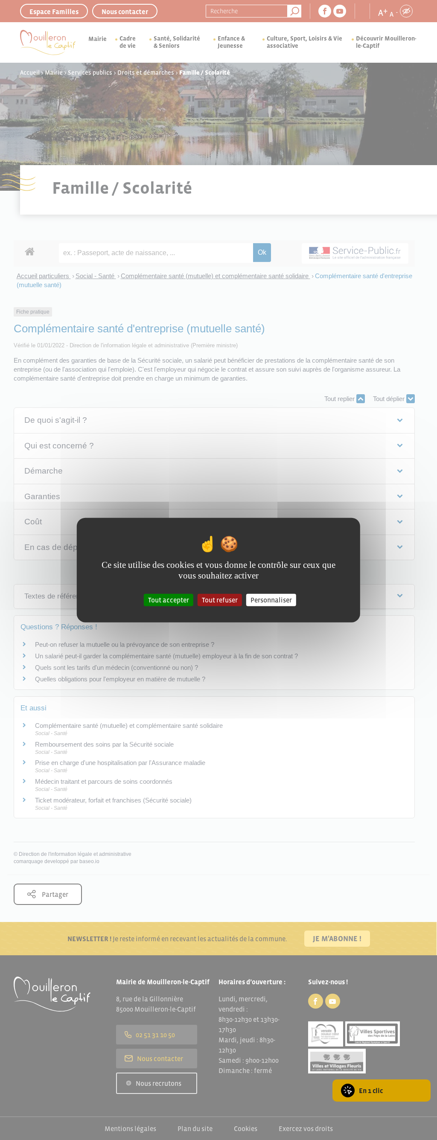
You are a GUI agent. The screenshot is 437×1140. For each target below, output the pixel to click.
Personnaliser (271, 599)
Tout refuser (220, 599)
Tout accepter (168, 599)
